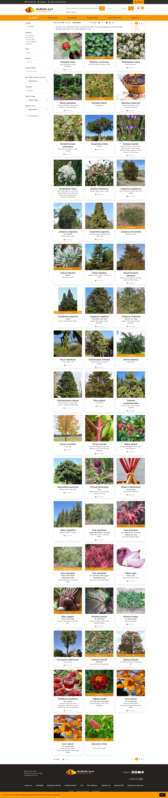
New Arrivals (92, 785)
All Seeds (33, 18)
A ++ (137, 779)
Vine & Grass (72, 18)
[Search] (102, 8)
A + (134, 779)
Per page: (56, 759)
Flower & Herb (92, 18)
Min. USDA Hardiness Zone (34, 77)
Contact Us (105, 785)
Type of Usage (30, 96)
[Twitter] (142, 772)
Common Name (30, 68)
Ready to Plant (30, 106)
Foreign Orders (71, 785)
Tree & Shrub (52, 18)
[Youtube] (139, 772)
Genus (27, 49)
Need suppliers (33, 116)
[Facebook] (132, 772)
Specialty (135, 18)
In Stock (30, 26)
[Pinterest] (136, 772)
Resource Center (54, 785)
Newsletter (119, 785)
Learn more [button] (56, 795)
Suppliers (39, 785)
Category (28, 32)
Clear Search (71, 12)
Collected (28, 87)
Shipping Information (82, 791)
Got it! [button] (162, 795)
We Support (95, 791)
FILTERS (28, 23)
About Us (28, 785)
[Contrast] (141, 779)
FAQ (81, 785)
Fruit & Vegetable (114, 18)
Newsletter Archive (135, 785)
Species (28, 58)
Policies (71, 791)
